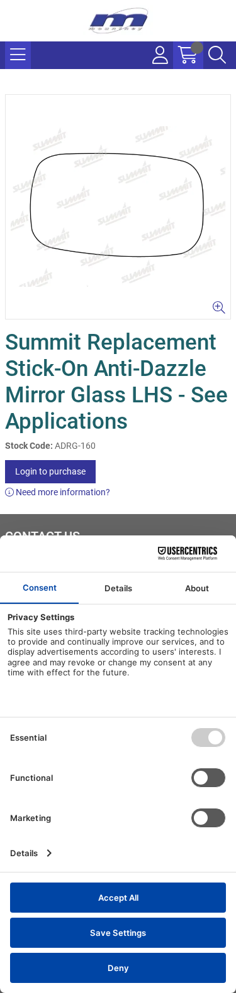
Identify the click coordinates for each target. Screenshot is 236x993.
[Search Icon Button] (217, 55)
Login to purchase (50, 471)
